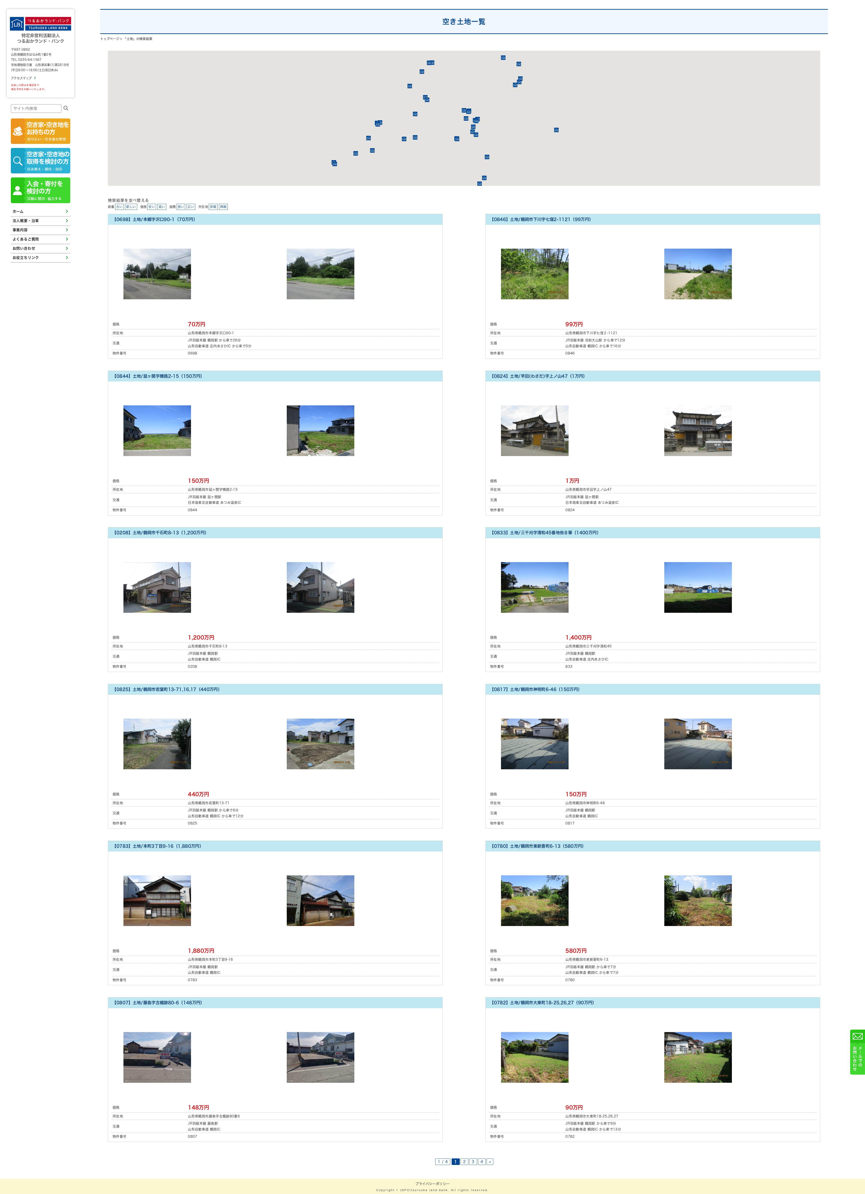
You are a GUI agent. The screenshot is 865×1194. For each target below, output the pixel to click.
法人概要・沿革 (26, 220)
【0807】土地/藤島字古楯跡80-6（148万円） (158, 1003)
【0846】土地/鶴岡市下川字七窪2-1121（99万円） (541, 219)
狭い (181, 206)
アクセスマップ (21, 78)
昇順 (213, 206)
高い (162, 206)
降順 (223, 206)
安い (151, 206)
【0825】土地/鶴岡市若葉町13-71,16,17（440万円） (167, 689)
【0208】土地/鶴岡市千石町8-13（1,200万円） (160, 533)
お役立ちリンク (26, 257)
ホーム (18, 211)
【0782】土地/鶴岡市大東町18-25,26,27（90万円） (543, 1003)
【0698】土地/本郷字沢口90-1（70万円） (154, 219)
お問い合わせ (24, 248)
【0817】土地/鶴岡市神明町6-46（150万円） (536, 689)
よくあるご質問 (26, 239)
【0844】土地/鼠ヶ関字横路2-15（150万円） (158, 376)
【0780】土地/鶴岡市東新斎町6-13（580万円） (538, 846)
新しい (131, 206)
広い (191, 206)
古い (119, 206)
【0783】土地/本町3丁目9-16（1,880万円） (157, 846)
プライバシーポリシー (432, 1183)
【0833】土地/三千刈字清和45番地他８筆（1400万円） (545, 533)
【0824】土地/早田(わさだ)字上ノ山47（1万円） (538, 376)
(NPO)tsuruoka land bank (424, 1190)
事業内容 (20, 230)
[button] (432, 62)
